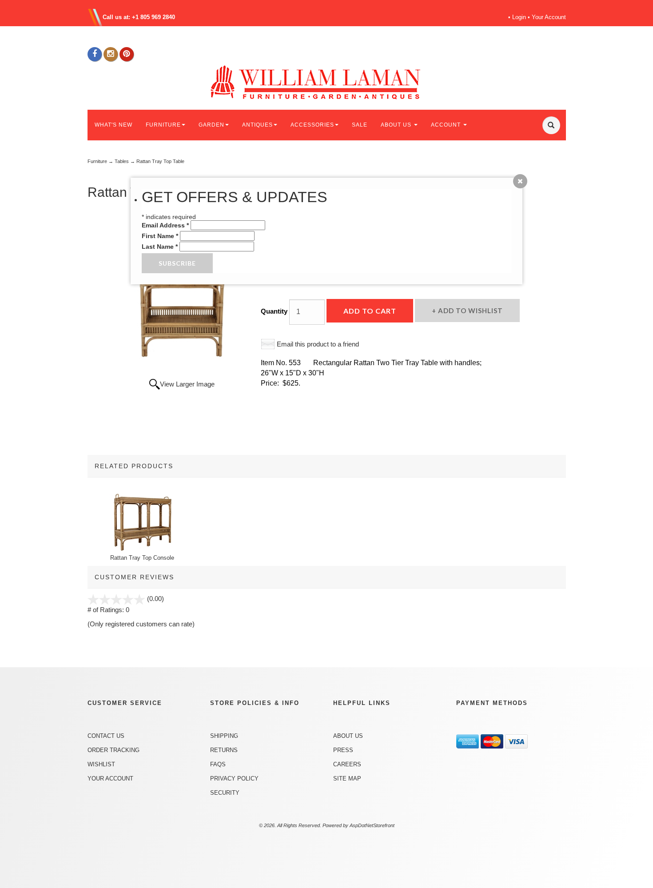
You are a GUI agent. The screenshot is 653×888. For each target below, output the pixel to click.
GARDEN (211, 125)
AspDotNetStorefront (372, 825)
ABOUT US (397, 125)
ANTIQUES (257, 125)
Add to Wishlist (469, 311)
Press (343, 750)
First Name (160, 235)
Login (519, 17)
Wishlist (101, 764)
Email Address (165, 225)
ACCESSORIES (312, 125)
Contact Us (106, 736)
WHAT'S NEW (113, 125)
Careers (347, 764)
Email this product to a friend (318, 344)
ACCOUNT (446, 125)
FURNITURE (163, 125)
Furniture (97, 161)
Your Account (549, 17)
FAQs (218, 764)
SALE (359, 125)
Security (224, 792)
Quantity (274, 311)
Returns (224, 750)
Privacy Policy (234, 778)
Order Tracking (113, 750)
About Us (348, 736)
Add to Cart (369, 311)
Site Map (347, 778)
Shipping (224, 736)
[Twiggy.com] (330, 81)
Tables (122, 161)
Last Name (160, 246)
